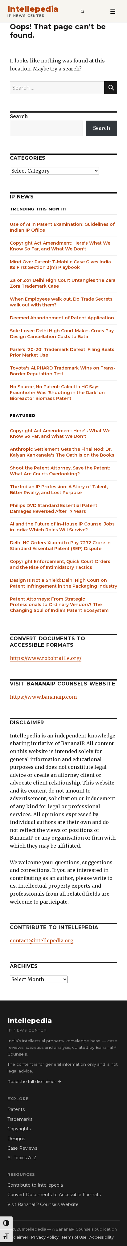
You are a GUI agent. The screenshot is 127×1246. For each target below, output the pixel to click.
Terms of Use (74, 1237)
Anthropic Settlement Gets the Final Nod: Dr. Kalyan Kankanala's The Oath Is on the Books (62, 452)
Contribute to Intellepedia (35, 1185)
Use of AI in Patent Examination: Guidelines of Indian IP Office (62, 227)
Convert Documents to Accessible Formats (54, 1194)
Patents (16, 1109)
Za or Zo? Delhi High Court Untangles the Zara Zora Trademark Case (63, 283)
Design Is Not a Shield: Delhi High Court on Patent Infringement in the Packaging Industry (63, 583)
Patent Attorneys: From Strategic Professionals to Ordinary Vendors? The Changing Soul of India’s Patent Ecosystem (59, 604)
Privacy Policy (45, 1237)
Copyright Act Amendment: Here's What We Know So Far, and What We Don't (60, 246)
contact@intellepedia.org (41, 940)
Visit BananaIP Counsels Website (43, 1204)
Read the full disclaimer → (34, 1081)
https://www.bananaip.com (43, 697)
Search (19, 116)
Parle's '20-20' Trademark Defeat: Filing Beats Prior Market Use (62, 352)
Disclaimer (17, 1237)
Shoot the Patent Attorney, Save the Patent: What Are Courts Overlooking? (60, 471)
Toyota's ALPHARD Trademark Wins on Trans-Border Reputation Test (62, 371)
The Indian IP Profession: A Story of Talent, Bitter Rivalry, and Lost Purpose (59, 489)
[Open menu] (113, 11)
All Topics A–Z (21, 1157)
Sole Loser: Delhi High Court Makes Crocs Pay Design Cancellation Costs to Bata (62, 333)
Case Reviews (22, 1148)
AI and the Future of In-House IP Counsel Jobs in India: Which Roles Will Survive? (62, 527)
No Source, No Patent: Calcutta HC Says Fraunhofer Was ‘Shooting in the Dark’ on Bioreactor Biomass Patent (57, 392)
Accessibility (101, 1237)
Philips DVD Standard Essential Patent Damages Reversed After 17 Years (53, 508)
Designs (16, 1138)
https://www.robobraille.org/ (45, 658)
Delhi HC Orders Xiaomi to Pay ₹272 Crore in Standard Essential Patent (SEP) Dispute (60, 545)
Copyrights (19, 1129)
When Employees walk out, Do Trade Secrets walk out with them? (61, 302)
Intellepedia (33, 9)
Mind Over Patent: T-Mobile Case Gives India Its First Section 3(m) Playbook (60, 264)
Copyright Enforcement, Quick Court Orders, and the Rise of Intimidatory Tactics (60, 564)
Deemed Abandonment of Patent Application (62, 318)
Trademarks (19, 1119)
